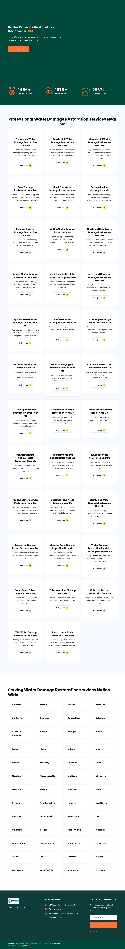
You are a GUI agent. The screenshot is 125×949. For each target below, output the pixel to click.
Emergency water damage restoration (31, 943)
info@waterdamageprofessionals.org (63, 913)
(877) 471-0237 (19, 49)
